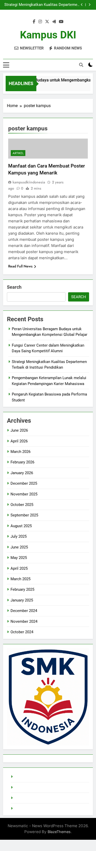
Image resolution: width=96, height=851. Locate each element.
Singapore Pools (28, 808)
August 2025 (21, 526)
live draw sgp (25, 776)
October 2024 (21, 632)
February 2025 (22, 589)
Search (14, 287)
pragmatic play (26, 798)
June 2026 (19, 430)
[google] (54, 22)
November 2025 (23, 494)
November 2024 (23, 621)
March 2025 (20, 579)
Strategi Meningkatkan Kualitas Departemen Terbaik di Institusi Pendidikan (41, 5)
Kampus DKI (48, 35)
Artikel (18, 153)
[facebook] (34, 22)
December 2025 (23, 483)
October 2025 (21, 504)
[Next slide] (89, 5)
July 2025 (18, 536)
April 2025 (19, 568)
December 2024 (23, 610)
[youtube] (61, 22)
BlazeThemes (59, 831)
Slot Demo (23, 787)
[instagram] (40, 22)
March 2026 (20, 451)
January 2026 (21, 473)
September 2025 (24, 515)
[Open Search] (81, 65)
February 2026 (22, 462)
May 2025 (18, 557)
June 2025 (19, 547)
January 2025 (21, 600)
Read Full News (20, 266)
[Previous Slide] (81, 5)
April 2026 (19, 441)
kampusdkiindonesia (29, 182)
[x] (47, 22)
